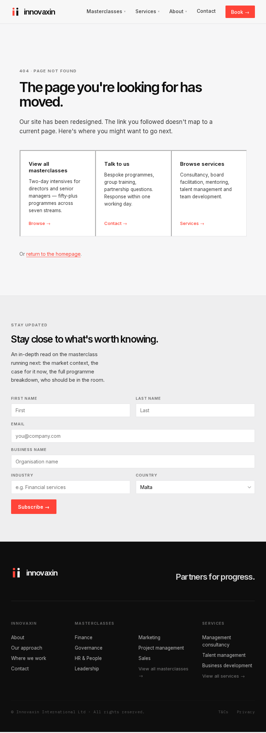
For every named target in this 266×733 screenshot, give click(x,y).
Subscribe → (34, 507)
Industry (22, 475)
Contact (20, 668)
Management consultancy (216, 641)
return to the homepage (53, 254)
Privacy (246, 711)
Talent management (224, 655)
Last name (148, 398)
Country (146, 475)
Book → (240, 12)
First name (24, 398)
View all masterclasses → (163, 672)
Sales (145, 658)
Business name (28, 449)
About (17, 637)
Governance (89, 648)
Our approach (26, 648)
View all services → (223, 676)
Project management (161, 648)
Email (17, 424)
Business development (227, 665)
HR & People (88, 658)
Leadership (87, 668)
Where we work (28, 658)
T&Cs (223, 711)
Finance (83, 637)
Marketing (149, 637)
